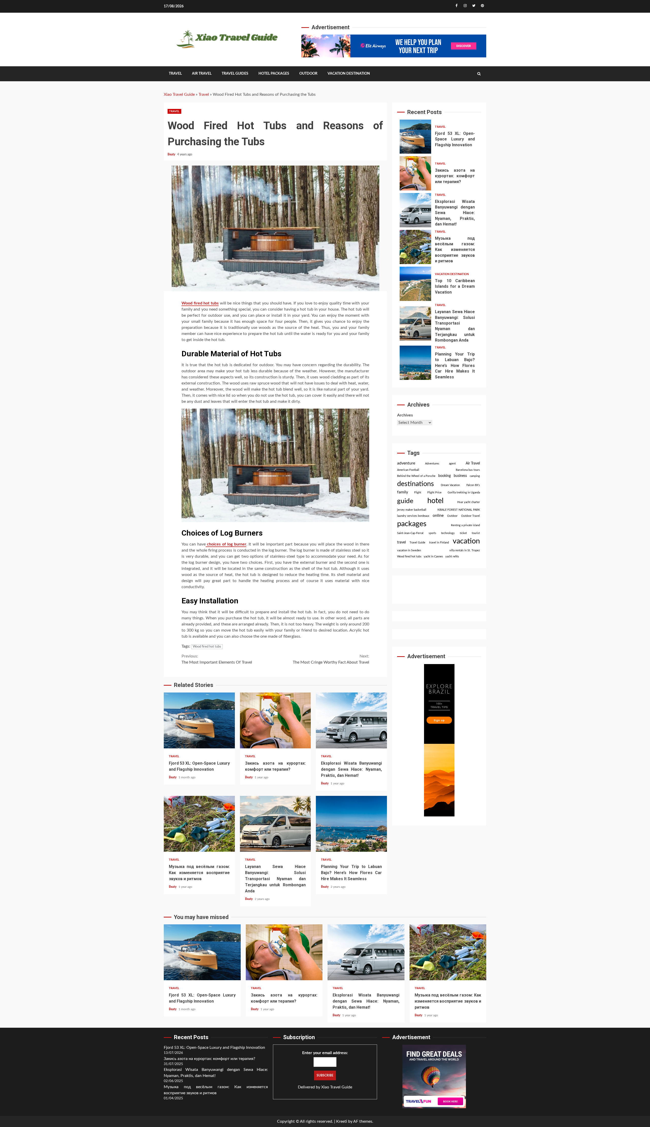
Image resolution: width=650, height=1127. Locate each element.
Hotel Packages (273, 73)
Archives (405, 415)
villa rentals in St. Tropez (464, 550)
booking (444, 476)
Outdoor (308, 73)
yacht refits (452, 556)
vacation (466, 541)
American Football (408, 470)
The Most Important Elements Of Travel (217, 659)
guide (405, 501)
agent (452, 463)
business (460, 476)
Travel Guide (417, 542)
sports (432, 533)
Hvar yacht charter (468, 502)
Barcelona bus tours (468, 470)
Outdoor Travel (470, 516)
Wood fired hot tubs (200, 303)
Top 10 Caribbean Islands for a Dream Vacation (415, 284)
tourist (476, 533)
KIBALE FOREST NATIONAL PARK (458, 510)
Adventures (432, 463)
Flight (417, 492)
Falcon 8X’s (473, 485)
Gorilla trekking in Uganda (464, 492)
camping (475, 476)
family (402, 492)
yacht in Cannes (433, 556)
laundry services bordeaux (413, 516)
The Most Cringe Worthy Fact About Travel (331, 659)
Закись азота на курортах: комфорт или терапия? (275, 720)
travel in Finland (439, 542)
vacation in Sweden (409, 550)
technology (448, 533)
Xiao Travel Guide (179, 94)
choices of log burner (226, 544)
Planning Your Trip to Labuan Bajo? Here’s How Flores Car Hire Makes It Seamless (351, 824)
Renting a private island (465, 525)
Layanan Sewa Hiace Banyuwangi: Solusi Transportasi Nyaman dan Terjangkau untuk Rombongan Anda (275, 824)
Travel (175, 73)
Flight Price (434, 492)
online (438, 516)
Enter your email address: (325, 1053)
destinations (415, 483)
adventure (406, 463)
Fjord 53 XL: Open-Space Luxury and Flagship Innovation (199, 720)
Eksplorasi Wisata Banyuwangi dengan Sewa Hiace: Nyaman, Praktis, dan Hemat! (351, 720)
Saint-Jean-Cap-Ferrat (410, 533)
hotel (435, 501)
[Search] (479, 74)
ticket (463, 533)
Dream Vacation (450, 485)
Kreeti (341, 1121)
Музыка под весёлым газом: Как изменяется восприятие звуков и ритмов (199, 824)
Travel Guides (235, 73)
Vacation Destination (349, 73)
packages (412, 524)
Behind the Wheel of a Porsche (416, 476)
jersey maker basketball (411, 510)
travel (401, 542)
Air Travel (202, 73)
